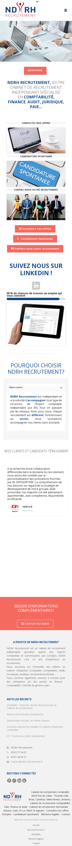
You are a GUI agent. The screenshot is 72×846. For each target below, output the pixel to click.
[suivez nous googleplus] (14, 781)
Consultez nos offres (37, 228)
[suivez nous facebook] (9, 781)
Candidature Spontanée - (26, 814)
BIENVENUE (35, 70)
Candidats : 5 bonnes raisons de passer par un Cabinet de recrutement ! (32, 707)
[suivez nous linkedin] (19, 781)
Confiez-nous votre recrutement (37, 248)
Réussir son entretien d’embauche (25, 714)
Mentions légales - (51, 814)
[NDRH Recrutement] (20, 10)
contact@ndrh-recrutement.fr (27, 761)
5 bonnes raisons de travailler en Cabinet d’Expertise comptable (35, 728)
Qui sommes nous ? (36, 829)
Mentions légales (36, 838)
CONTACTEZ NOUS (37, 623)
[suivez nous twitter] (24, 781)
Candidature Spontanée (37, 238)
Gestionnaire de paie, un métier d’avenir (28, 720)
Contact (66, 814)
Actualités (36, 834)
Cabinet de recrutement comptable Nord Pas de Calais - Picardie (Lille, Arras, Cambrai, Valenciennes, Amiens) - (50, 795)
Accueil (36, 825)
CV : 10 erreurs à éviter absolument (26, 736)
